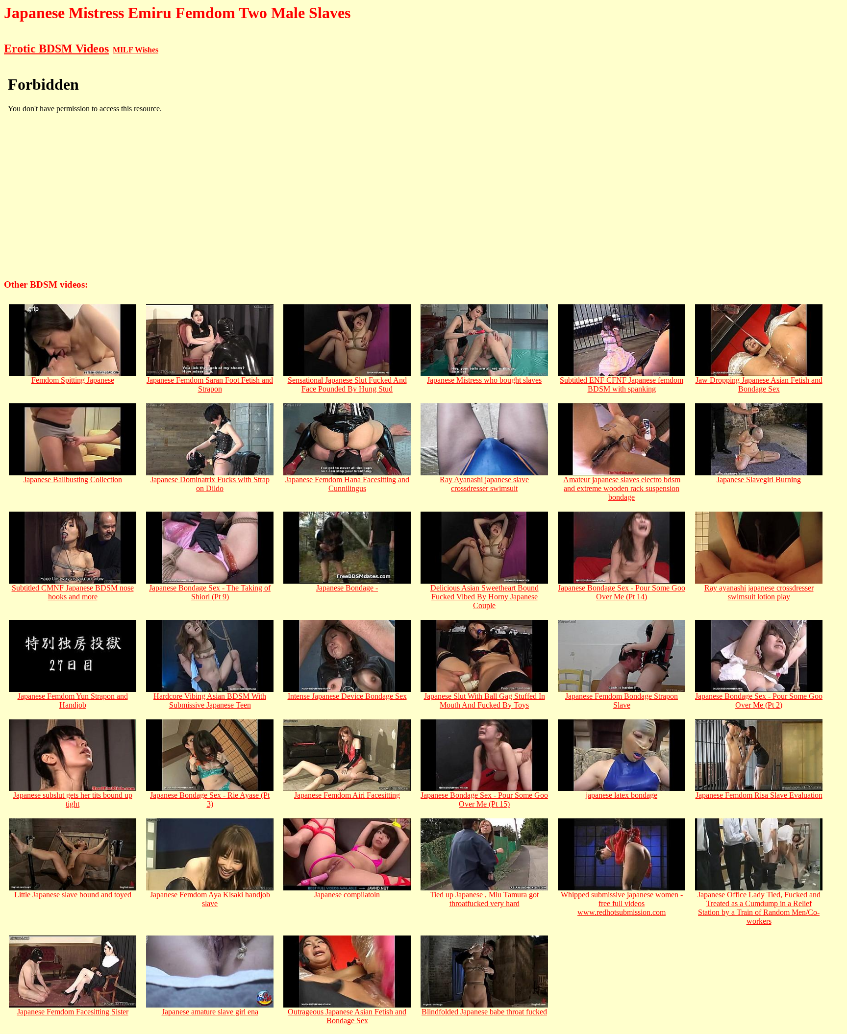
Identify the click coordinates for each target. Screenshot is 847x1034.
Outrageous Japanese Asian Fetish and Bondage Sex (347, 1016)
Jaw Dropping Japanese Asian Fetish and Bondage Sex (759, 384)
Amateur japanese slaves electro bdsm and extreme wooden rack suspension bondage (621, 488)
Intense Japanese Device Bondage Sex (347, 696)
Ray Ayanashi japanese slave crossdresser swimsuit (484, 483)
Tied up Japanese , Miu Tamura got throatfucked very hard (484, 899)
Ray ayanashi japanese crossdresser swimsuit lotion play (759, 592)
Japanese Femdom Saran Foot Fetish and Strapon (210, 384)
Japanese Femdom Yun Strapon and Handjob (73, 700)
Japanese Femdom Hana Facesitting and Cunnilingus (347, 483)
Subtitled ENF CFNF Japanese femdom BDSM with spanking (621, 384)
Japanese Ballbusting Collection (73, 479)
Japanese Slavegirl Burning (759, 479)
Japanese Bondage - (347, 588)
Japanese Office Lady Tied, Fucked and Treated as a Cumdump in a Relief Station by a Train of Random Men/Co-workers (759, 907)
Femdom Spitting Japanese (72, 380)
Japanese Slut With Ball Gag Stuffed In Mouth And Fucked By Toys (484, 700)
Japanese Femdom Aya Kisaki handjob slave (210, 899)
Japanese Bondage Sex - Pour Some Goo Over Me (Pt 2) (758, 700)
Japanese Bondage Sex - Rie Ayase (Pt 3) (210, 799)
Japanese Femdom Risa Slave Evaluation (759, 795)
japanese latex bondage (621, 795)
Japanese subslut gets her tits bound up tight (72, 799)
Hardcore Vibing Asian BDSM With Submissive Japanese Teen (209, 700)
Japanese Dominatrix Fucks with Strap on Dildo (210, 483)
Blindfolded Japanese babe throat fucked (484, 1012)
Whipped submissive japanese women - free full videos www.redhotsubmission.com (622, 903)
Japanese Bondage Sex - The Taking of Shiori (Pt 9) (210, 592)
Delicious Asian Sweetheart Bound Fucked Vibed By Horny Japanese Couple (484, 597)
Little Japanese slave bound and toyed (72, 894)
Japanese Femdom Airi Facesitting (347, 795)
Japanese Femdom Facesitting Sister (72, 1012)
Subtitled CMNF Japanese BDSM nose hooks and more (73, 592)
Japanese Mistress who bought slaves (484, 380)
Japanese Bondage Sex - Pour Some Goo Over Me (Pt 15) (484, 799)
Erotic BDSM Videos (56, 48)
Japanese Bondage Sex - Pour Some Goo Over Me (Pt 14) (621, 592)
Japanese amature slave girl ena (210, 1012)
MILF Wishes (135, 50)
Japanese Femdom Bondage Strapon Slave (621, 700)
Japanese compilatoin (347, 894)
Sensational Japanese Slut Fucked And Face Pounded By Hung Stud (347, 384)
